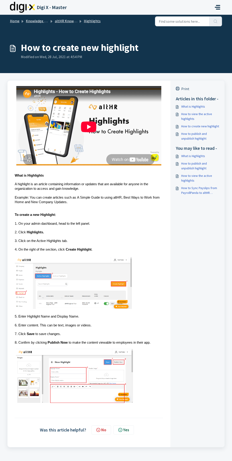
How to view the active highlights (196, 116)
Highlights (92, 21)
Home (14, 21)
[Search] (215, 21)
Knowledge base (38, 21)
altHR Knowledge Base (72, 21)
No (103, 429)
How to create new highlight (200, 126)
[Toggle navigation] (217, 7)
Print (185, 88)
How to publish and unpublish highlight (194, 136)
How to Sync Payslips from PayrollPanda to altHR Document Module (199, 190)
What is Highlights (193, 106)
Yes (126, 429)
